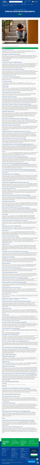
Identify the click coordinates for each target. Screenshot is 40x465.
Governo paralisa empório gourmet (8, 402)
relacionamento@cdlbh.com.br (34, 443)
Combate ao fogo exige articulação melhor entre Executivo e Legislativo (15, 163)
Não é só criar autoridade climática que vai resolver (11, 267)
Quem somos (4, 451)
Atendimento (22, 450)
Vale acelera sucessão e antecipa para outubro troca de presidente (14, 322)
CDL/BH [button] (32, 4)
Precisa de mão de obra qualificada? (14, 455)
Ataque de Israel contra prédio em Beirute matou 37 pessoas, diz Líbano (15, 118)
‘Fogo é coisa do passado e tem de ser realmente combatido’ (13, 69)
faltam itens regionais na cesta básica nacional (11, 396)
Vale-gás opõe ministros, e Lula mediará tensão (11, 328)
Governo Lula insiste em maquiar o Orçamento (10, 236)
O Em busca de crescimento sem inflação (9, 272)
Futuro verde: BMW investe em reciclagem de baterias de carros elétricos (15, 347)
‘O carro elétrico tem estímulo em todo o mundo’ (11, 76)
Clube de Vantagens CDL (14, 453)
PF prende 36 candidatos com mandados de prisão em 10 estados (14, 282)
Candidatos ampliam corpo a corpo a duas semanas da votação (14, 138)
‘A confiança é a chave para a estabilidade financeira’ (12, 62)
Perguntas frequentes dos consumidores (24, 454)
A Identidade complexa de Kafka (8, 111)
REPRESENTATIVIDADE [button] (23, 4)
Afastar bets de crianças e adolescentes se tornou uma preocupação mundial (16, 104)
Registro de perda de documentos (23, 456)
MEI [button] (28, 4)
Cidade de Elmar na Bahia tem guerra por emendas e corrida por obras (15, 156)
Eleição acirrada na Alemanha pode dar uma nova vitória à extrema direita (16, 207)
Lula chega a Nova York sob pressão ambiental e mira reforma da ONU (15, 251)
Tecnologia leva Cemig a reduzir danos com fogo (11, 54)
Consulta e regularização (24, 451)
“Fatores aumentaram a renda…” (8, 49)
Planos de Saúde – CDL (14, 452)
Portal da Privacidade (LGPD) (24, 457)
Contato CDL (11, 5)
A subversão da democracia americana (9, 96)
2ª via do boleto (13, 451)
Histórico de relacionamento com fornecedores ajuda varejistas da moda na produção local (19, 373)
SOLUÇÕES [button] (3, 4)
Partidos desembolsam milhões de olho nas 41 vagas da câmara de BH (15, 277)
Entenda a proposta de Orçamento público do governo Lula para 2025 (15, 220)
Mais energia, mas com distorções (8, 256)
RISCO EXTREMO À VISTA (6, 294)
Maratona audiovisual (6, 263)
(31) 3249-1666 (32, 441)
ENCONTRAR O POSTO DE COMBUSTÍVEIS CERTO (10, 334)
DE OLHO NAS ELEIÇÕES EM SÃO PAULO (9, 188)
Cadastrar (34, 455)
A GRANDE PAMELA (5, 86)
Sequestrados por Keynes (6, 308)
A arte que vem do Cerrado (7, 81)
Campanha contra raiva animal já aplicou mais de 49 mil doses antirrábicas (16, 388)
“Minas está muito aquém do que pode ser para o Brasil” (12, 426)
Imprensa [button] (15, 4)
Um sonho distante (5, 314)
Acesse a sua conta (14, 450)
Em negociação (5, 214)
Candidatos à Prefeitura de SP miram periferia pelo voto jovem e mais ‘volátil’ (16, 131)
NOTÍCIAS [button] (11, 4)
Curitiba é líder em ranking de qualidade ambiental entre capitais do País (15, 182)
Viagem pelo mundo (6, 361)
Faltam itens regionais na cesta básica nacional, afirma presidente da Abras (16, 411)
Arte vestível (4, 383)
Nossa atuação (4, 452)
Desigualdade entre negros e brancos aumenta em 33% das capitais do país (16, 195)
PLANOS (8, 4)
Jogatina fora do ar (5, 244)
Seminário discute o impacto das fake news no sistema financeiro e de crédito (16, 301)
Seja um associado (4, 450)
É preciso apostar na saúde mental (8, 201)
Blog (19, 4)
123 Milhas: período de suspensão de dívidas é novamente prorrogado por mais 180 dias (18, 420)
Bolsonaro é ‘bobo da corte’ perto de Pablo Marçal (11, 125)
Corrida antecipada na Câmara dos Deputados (11, 174)
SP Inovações (8, 463)
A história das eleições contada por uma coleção (11, 92)
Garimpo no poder (5, 230)
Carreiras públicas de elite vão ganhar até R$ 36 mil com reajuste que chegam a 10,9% (17, 144)
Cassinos (4, 151)
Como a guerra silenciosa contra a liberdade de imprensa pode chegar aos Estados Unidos (18, 169)
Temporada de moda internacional (8, 356)
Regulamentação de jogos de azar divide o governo (11, 287)
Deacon (22, 452)
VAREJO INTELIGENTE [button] (5, 5)
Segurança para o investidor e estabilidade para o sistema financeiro (15, 298)
